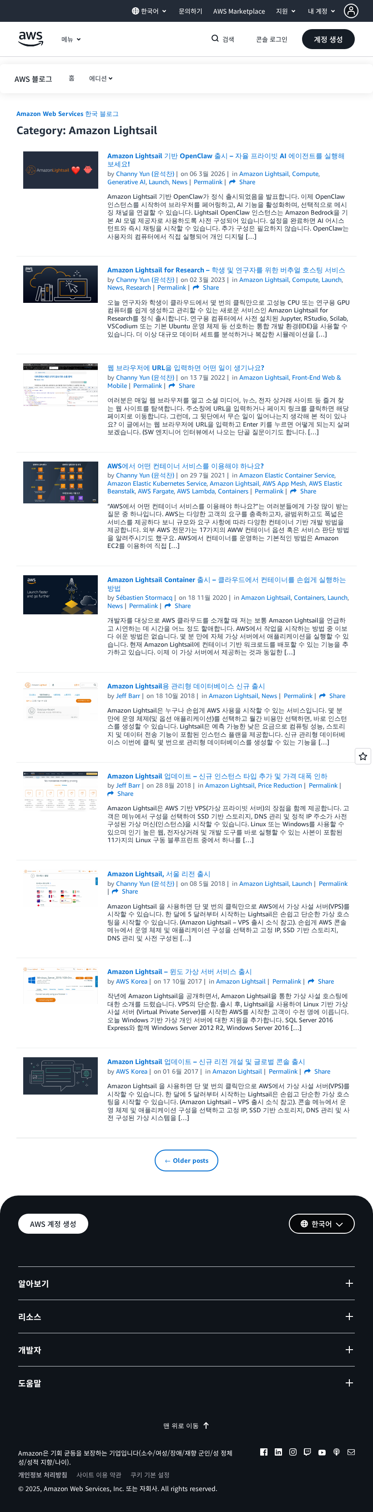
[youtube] (322, 1453)
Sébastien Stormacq (144, 597)
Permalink (208, 182)
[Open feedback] (363, 756)
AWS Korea (131, 981)
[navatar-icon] (351, 11)
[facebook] (263, 1453)
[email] (351, 1453)
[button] (358, 11)
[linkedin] (278, 1453)
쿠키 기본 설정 (150, 1474)
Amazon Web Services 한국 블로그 (67, 113)
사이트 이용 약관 (98, 1474)
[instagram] (293, 1453)
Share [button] (246, 182)
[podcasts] (336, 1453)
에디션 (98, 78)
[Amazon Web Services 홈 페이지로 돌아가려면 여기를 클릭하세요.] (30, 44)
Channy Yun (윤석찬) (145, 173)
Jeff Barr (128, 695)
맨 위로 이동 (181, 1425)
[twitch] (307, 1453)
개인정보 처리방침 (42, 1474)
